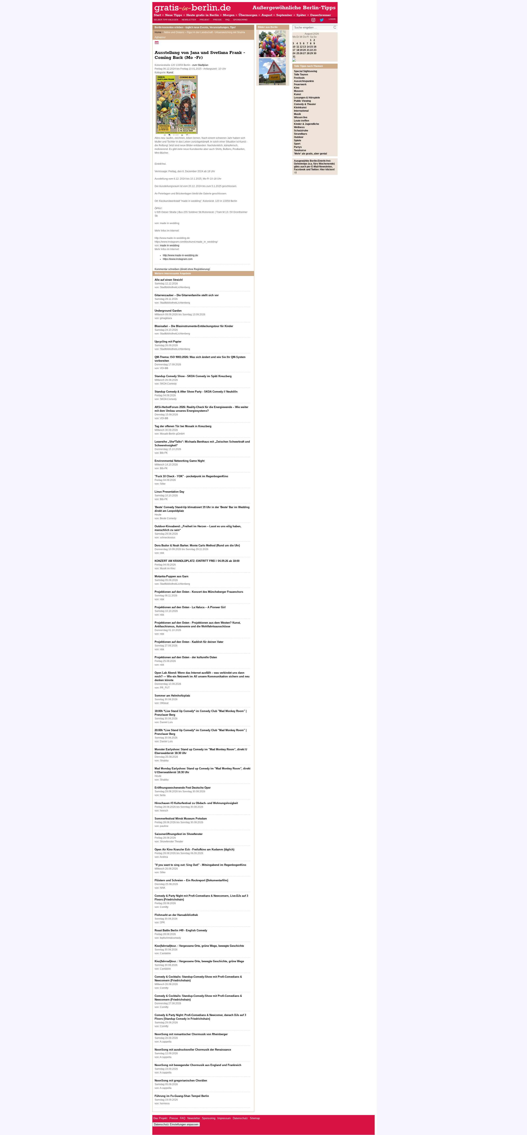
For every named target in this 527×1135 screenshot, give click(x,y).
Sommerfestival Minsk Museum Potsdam (181, 818)
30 (315, 53)
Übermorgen (248, 15)
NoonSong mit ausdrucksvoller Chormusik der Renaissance (193, 1049)
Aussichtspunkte (304, 81)
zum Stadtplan (200, 65)
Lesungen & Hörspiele (307, 97)
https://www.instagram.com (177, 259)
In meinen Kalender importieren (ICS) (157, 42)
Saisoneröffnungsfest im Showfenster (179, 834)
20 (304, 50)
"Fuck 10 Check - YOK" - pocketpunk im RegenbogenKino (191, 476)
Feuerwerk (300, 84)
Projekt (204, 20)
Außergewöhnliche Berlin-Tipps (294, 7)
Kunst (170, 72)
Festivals (299, 77)
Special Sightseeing (305, 71)
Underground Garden (168, 310)
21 (308, 50)
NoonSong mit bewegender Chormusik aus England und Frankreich (198, 1065)
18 (297, 50)
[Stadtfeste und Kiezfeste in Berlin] (272, 56)
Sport (297, 143)
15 (311, 46)
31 (294, 56)
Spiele (297, 140)
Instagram (313, 20)
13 (304, 46)
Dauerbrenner (320, 15)
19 (301, 50)
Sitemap (255, 1118)
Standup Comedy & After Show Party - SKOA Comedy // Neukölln (196, 391)
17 (294, 50)
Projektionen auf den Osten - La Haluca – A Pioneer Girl (190, 607)
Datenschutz (240, 1118)
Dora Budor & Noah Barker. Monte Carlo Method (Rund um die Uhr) (197, 545)
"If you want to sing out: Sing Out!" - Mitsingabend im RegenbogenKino (200, 864)
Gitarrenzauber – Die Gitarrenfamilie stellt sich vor (187, 295)
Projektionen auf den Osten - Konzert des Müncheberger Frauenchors (199, 591)
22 (311, 50)
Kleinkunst (300, 107)
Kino (296, 87)
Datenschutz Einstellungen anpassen (176, 1124)
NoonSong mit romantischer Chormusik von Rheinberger (191, 1034)
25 (297, 53)
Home (158, 32)
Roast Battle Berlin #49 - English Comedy (181, 930)
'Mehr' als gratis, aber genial (310, 153)
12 (301, 46)
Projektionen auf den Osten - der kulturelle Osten (186, 657)
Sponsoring (240, 20)
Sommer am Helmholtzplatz (172, 695)
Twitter (322, 20)
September (284, 15)
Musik (297, 114)
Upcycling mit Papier (168, 341)
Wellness (299, 127)
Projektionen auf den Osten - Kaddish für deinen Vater (189, 641)
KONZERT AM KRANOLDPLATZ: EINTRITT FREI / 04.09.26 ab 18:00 (197, 560)
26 (301, 53)
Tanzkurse (300, 150)
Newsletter (189, 20)
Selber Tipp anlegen (166, 20)
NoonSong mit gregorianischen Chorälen (181, 1080)
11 (297, 46)
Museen (298, 91)
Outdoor (298, 137)
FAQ (227, 20)
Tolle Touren (301, 74)
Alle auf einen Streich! (169, 279)
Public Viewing (302, 100)
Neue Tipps (173, 15)
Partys (298, 147)
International (301, 110)
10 (294, 46)
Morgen (228, 15)
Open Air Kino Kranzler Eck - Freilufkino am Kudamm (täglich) (194, 849)
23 (315, 50)
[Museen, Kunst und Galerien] (272, 84)
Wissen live (300, 117)
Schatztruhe (301, 130)
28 (308, 53)
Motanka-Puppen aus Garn (171, 576)
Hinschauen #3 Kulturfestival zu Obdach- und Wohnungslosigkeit (196, 803)
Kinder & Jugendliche (306, 124)
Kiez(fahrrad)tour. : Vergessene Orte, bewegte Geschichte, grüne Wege (199, 961)
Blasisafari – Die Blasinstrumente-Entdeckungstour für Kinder (194, 326)
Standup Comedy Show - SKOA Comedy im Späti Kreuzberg (193, 376)
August (266, 15)
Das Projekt (160, 1118)
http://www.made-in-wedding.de (180, 255)
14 (308, 46)
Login (332, 19)
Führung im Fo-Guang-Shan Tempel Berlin (182, 1096)
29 (311, 53)
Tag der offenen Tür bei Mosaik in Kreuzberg (183, 426)
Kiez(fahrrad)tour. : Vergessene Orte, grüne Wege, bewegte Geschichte (199, 945)
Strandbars (300, 133)
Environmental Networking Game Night (179, 460)
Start (157, 15)
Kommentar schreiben (182, 269)
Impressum (224, 1118)
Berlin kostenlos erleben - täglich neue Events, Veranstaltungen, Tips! (195, 27)
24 (294, 53)
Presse (217, 20)
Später (301, 15)
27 (304, 53)
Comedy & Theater (305, 104)
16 (315, 46)
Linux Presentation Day (169, 491)
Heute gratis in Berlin (202, 15)
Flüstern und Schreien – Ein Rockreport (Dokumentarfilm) (191, 880)
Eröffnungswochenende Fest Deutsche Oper (183, 787)
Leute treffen (301, 120)
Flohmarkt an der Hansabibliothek (176, 914)
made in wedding (169, 245)
